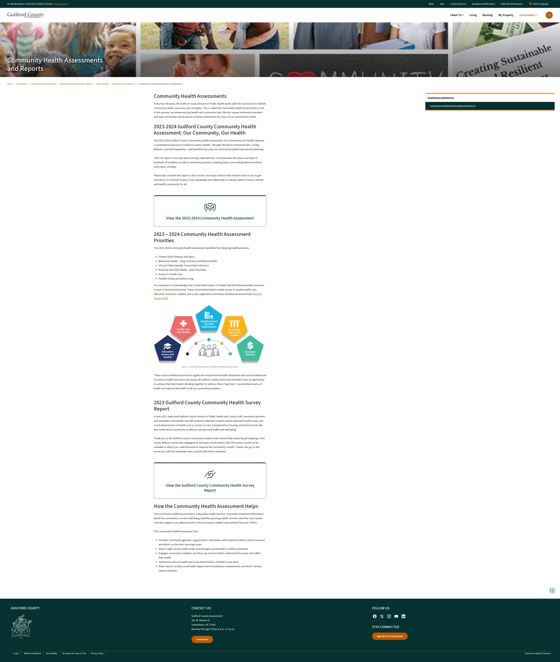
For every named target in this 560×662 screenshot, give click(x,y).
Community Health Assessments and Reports (453, 105)
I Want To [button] (455, 15)
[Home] (25, 12)
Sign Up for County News (390, 636)
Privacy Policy (97, 653)
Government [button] (527, 15)
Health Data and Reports (123, 83)
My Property (506, 15)
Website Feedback (32, 653)
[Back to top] (552, 591)
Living (473, 15)
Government (22, 83)
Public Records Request (512, 4)
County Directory (458, 4)
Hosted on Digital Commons (538, 653)
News (431, 4)
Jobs (442, 4)
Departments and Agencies (44, 83)
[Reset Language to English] (530, 4)
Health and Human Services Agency (76, 83)
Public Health (102, 83)
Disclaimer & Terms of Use (74, 653)
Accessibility (51, 653)
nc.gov (16, 653)
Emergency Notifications (483, 4)
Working (488, 15)
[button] (549, 15)
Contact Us (202, 639)
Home (10, 83)
